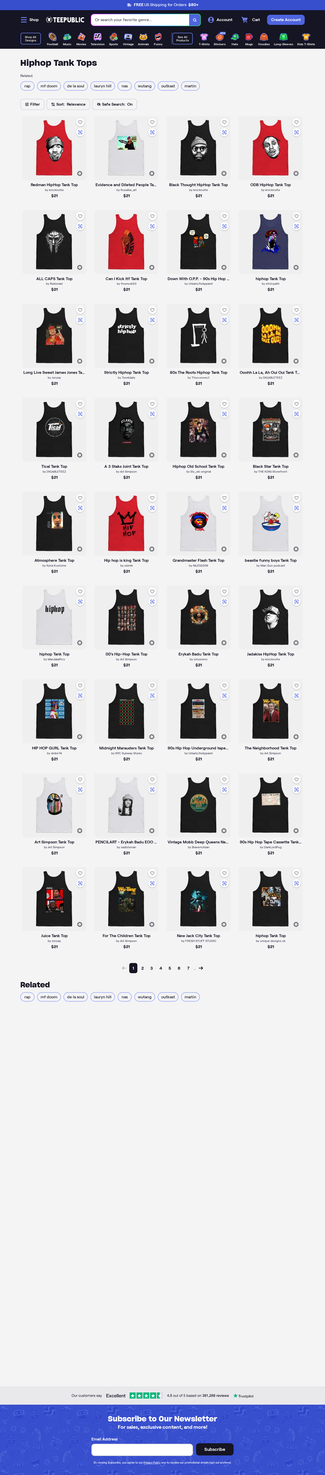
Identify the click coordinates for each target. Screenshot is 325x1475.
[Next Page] (201, 968)
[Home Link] (65, 20)
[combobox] (140, 20)
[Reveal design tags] (79, 173)
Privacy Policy (151, 1462)
